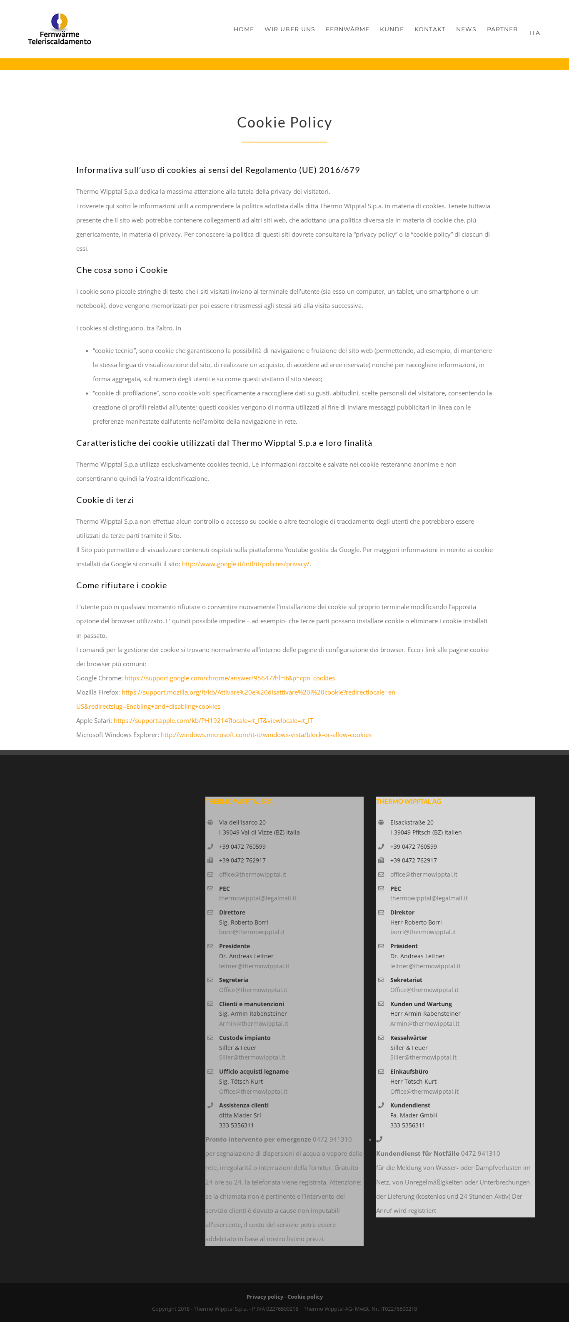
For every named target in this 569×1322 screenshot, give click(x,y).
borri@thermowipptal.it (252, 932)
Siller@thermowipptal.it (252, 1057)
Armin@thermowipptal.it (253, 1023)
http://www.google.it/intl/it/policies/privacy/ (245, 564)
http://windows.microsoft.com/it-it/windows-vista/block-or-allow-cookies (266, 734)
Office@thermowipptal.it (253, 990)
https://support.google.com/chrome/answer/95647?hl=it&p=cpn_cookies (230, 678)
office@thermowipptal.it (252, 874)
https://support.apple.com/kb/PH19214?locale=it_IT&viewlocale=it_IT (213, 720)
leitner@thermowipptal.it (254, 966)
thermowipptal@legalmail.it (258, 898)
